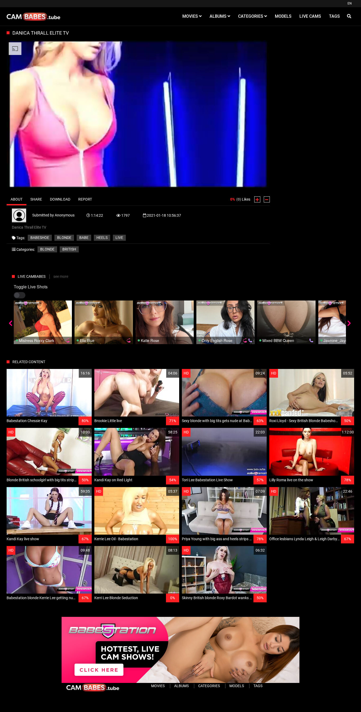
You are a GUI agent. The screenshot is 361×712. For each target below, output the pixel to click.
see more (60, 276)
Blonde (47, 249)
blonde (64, 237)
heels (102, 237)
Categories (209, 686)
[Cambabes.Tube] (33, 16)
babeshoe (39, 237)
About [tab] (16, 199)
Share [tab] (36, 199)
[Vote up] (257, 199)
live (119, 237)
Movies (158, 686)
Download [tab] (60, 199)
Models (236, 686)
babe (84, 237)
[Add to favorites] (75, 373)
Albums (181, 686)
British (69, 249)
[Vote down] (267, 199)
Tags (257, 686)
